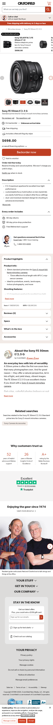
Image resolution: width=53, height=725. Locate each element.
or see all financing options (13, 146)
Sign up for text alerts (22, 628)
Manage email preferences (27, 680)
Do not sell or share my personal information (26, 670)
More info (6, 205)
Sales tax (10, 687)
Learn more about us (25, 511)
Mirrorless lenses (14, 29)
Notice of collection (26, 675)
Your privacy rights (26, 660)
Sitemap (43, 687)
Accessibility (32, 687)
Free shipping (26, 23)
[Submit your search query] (48, 9)
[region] (26, 546)
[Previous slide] (2, 78)
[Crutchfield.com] (27, 3)
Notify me (6, 173)
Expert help (18, 240)
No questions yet (23, 118)
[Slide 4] (30, 102)
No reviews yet (8, 118)
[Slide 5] (37, 102)
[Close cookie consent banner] (50, 708)
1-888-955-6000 (24, 244)
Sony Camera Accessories (15, 423)
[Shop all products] (4, 4)
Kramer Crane (33, 358)
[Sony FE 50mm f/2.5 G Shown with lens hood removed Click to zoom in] (26, 78)
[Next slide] (51, 78)
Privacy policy (26, 655)
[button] (50, 546)
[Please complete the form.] (41, 617)
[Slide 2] (15, 102)
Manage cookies (26, 665)
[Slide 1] (8, 102)
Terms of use (20, 687)
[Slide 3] (22, 102)
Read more (9, 299)
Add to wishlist (12, 159)
